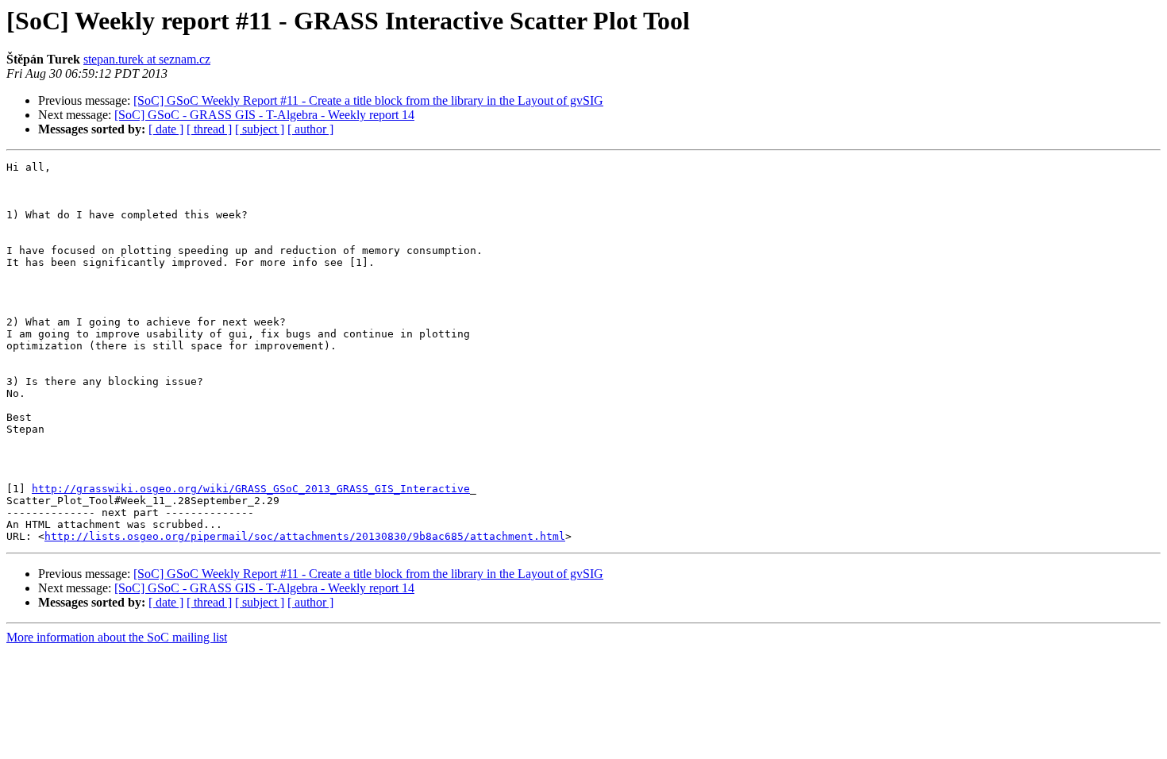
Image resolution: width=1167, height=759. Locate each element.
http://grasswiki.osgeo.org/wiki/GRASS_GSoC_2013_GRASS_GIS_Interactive (251, 489)
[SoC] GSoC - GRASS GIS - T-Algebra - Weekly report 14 (264, 114)
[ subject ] (259, 129)
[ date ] (165, 129)
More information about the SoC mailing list (116, 637)
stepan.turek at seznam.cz (146, 59)
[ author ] (310, 129)
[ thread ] (209, 129)
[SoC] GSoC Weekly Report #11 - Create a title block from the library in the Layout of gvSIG (368, 100)
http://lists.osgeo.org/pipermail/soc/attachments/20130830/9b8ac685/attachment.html (304, 536)
